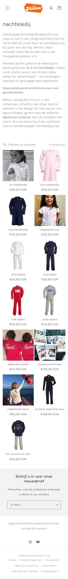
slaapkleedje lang (49, 229)
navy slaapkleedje (18, 229)
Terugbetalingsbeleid (31, 560)
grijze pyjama (50, 319)
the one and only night (18, 454)
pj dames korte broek (49, 364)
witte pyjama (18, 274)
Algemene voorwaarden (27, 565)
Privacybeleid (52, 560)
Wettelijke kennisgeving (25, 571)
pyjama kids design (18, 364)
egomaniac (32, 555)
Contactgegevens (50, 571)
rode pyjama (18, 319)
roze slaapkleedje (49, 184)
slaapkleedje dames (18, 409)
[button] (7, 8)
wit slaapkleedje (18, 184)
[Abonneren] (57, 505)
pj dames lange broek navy (49, 409)
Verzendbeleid (49, 565)
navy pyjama (49, 274)
